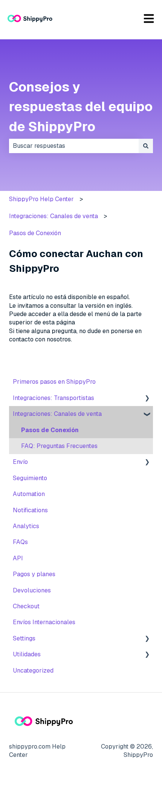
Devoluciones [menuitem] (32, 590)
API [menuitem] (18, 558)
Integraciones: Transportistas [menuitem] (53, 398)
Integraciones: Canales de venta (53, 216)
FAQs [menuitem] (20, 542)
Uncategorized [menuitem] (33, 670)
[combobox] (74, 146)
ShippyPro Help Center (41, 199)
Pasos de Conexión (35, 233)
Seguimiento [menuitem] (30, 478)
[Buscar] (146, 146)
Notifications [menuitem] (30, 510)
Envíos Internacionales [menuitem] (44, 622)
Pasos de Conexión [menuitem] (50, 430)
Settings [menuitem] (24, 638)
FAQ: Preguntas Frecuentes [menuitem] (59, 446)
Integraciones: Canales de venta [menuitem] (57, 414)
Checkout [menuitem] (26, 606)
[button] (147, 398)
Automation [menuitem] (29, 494)
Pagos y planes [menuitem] (34, 574)
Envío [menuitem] (20, 462)
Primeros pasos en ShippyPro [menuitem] (54, 382)
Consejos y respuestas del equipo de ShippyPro (81, 106)
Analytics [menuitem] (26, 526)
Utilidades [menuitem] (27, 654)
